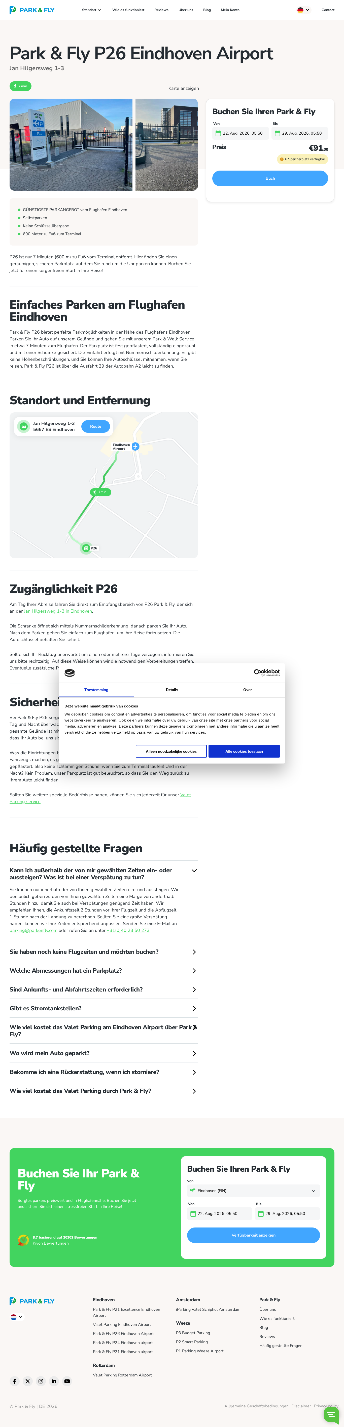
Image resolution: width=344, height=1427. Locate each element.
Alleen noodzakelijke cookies (171, 751)
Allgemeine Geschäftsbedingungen (256, 1406)
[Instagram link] (41, 1381)
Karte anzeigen (183, 88)
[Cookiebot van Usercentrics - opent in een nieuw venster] (258, 673)
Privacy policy (326, 1406)
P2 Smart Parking (192, 1342)
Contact (328, 10)
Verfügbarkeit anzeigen (254, 1235)
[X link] (28, 1381)
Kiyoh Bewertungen (51, 1243)
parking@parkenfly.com (33, 930)
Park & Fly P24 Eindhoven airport (123, 1342)
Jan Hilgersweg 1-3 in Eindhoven (58, 611)
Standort (89, 10)
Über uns (186, 10)
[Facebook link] (15, 1381)
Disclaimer (301, 1406)
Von (216, 123)
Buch (270, 178)
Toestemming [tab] (96, 689)
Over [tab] (247, 689)
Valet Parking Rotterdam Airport (122, 1375)
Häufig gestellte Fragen (280, 1346)
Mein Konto (230, 10)
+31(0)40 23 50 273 (128, 930)
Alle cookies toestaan (244, 751)
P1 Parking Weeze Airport (200, 1351)
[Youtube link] (67, 1381)
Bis (274, 123)
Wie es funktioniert (128, 10)
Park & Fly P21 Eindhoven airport (123, 1352)
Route (95, 426)
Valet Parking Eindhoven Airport (122, 1324)
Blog (207, 10)
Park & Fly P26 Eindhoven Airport (123, 1333)
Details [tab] (172, 689)
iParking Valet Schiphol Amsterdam (208, 1309)
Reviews (161, 10)
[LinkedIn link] (54, 1381)
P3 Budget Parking (193, 1333)
